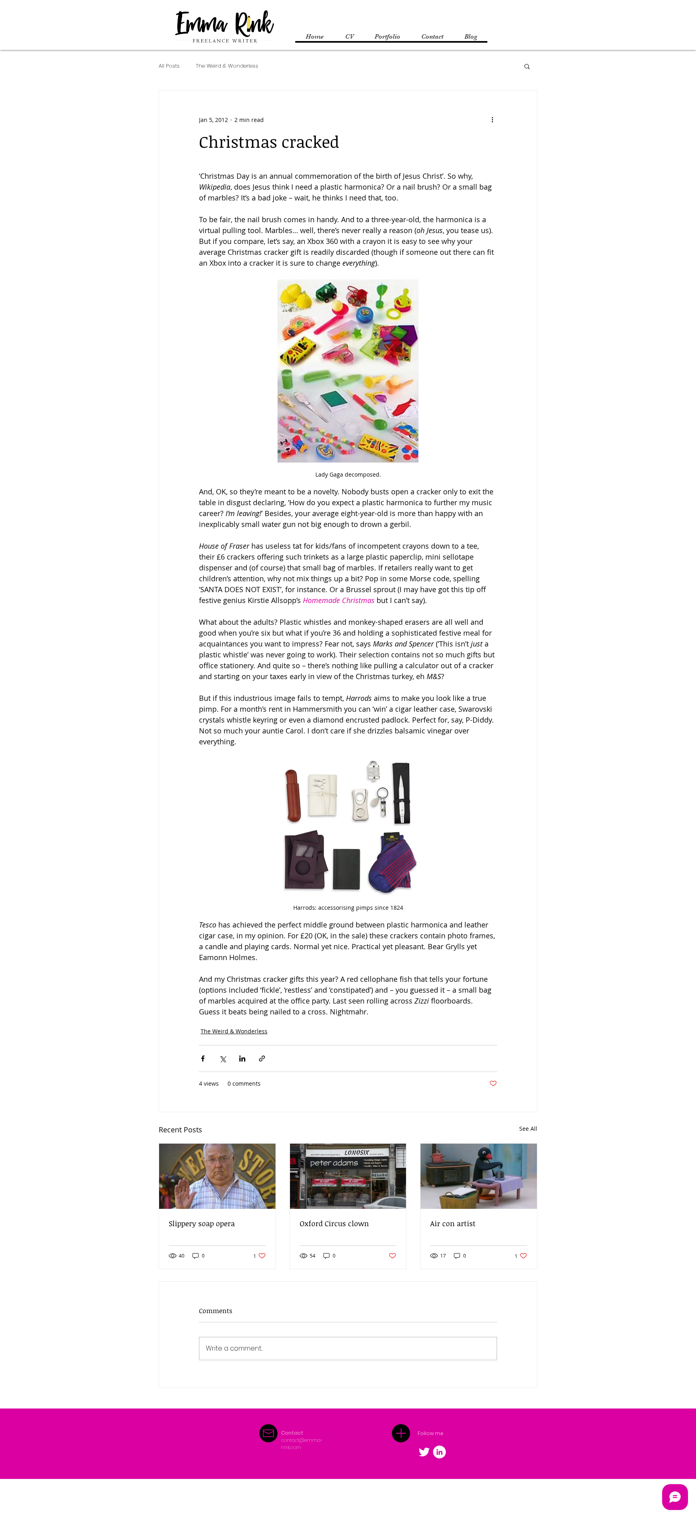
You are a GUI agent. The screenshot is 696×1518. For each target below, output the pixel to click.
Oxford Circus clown (334, 1223)
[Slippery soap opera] (217, 1176)
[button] (527, 66)
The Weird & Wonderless (227, 66)
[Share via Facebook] (203, 1058)
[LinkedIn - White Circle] (439, 1452)
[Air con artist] (478, 1176)
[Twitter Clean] (424, 1452)
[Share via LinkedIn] (242, 1058)
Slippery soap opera (202, 1223)
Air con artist (453, 1223)
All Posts (169, 66)
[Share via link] (262, 1058)
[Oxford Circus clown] (348, 1176)
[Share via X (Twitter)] (222, 1058)
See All (528, 1128)
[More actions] (492, 119)
